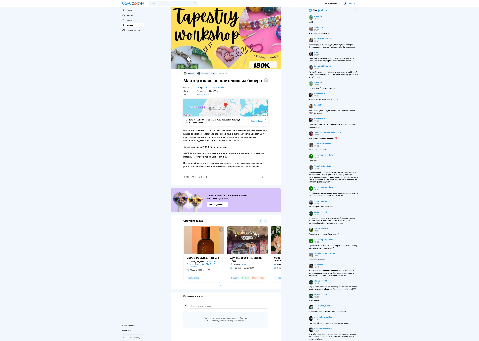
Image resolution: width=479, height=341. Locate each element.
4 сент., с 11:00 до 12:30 (244, 268)
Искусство (235, 278)
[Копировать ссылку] (206, 177)
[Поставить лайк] (258, 177)
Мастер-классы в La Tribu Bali (203, 258)
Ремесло (246, 278)
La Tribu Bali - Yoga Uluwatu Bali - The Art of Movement (203, 264)
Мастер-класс (203, 95)
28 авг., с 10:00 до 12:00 (200, 270)
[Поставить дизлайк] (266, 177)
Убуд (244, 264)
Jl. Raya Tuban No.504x (215, 87)
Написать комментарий (201, 306)
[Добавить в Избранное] (266, 80)
